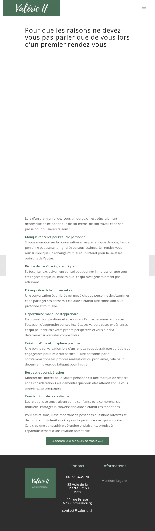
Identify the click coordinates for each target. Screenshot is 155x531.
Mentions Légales (115, 480)
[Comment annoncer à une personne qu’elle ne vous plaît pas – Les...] (152, 265)
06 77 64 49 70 (77, 477)
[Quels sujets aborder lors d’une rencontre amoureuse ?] (3, 265)
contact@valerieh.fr (78, 510)
